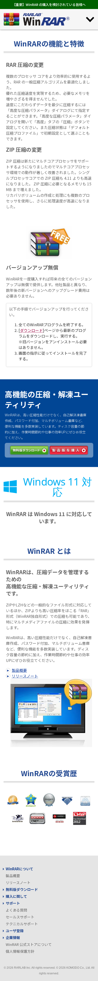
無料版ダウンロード (22, 889)
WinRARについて (19, 868)
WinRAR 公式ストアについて (29, 944)
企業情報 (13, 937)
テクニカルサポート (22, 923)
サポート (13, 903)
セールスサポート (20, 916)
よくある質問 (16, 910)
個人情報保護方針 (20, 951)
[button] (90, 19)
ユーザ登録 (15, 930)
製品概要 (19, 670)
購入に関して (16, 896)
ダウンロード (31, 330)
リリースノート (25, 676)
